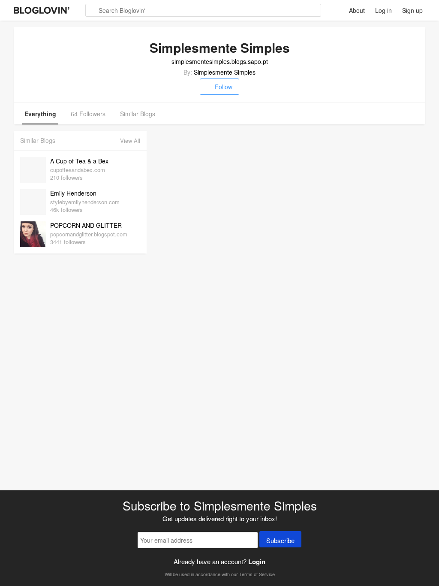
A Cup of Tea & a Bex (79, 161)
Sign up (412, 10)
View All (130, 140)
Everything (40, 113)
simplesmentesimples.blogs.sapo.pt (219, 61)
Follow (223, 86)
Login (256, 561)
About (357, 10)
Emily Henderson (73, 193)
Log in (383, 10)
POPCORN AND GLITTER (86, 225)
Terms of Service (257, 574)
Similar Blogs (137, 113)
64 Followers (88, 113)
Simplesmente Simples (225, 72)
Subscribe (280, 540)
